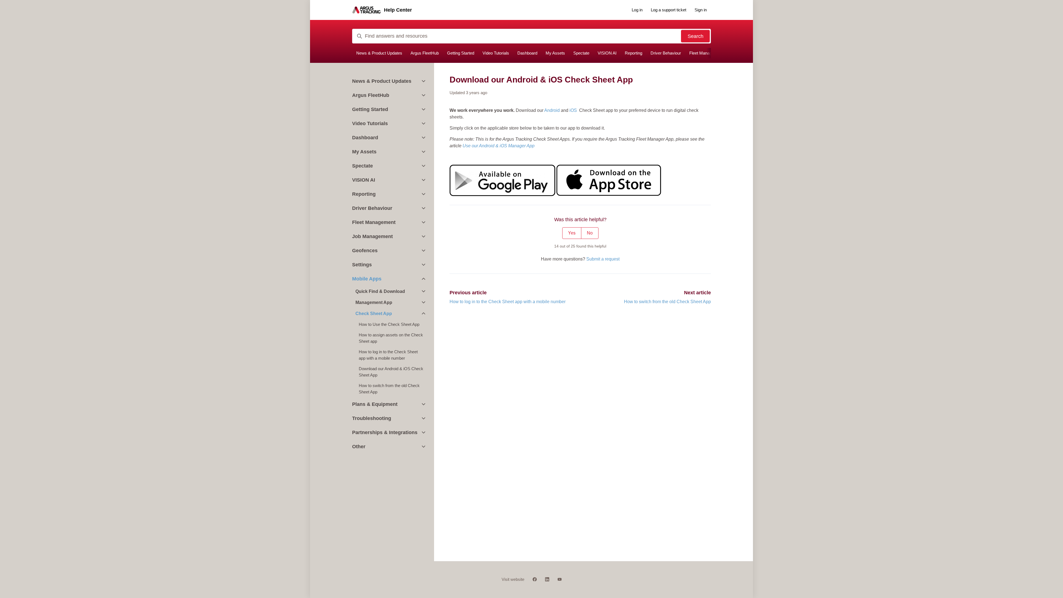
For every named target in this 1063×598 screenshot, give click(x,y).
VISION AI (607, 53)
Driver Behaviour (666, 53)
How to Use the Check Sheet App (389, 324)
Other (358, 446)
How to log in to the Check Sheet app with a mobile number (508, 301)
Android (552, 110)
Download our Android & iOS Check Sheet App (391, 371)
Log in (637, 9)
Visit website (513, 579)
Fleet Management (706, 53)
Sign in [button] (701, 9)
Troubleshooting (371, 418)
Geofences (365, 250)
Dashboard (527, 53)
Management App (373, 302)
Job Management (372, 236)
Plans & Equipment (375, 404)
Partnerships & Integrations (384, 432)
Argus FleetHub (425, 53)
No (590, 233)
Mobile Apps (366, 279)
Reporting (633, 53)
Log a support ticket (668, 9)
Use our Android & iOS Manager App (499, 145)
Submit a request (603, 259)
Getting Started (460, 53)
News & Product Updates (379, 53)
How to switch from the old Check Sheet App (667, 301)
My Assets (555, 53)
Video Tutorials (496, 53)
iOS (573, 110)
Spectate (581, 53)
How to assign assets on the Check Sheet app (391, 338)
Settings (362, 264)
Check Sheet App (373, 313)
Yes (572, 233)
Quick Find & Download (380, 291)
